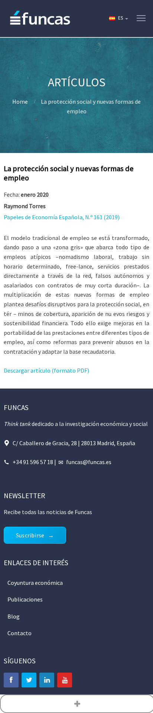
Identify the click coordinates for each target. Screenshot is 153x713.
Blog (13, 616)
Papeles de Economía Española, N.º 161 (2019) (62, 217)
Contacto (19, 633)
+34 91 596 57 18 (33, 462)
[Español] (118, 18)
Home (20, 101)
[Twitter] (29, 680)
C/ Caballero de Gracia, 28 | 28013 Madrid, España (74, 443)
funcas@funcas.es (88, 462)
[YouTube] (64, 680)
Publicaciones (25, 599)
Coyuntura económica (35, 582)
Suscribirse (30, 535)
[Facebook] (11, 680)
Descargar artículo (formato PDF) (46, 370)
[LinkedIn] (46, 680)
